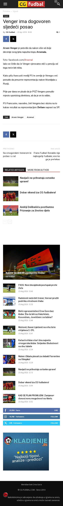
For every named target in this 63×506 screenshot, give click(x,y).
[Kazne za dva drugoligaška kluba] (31, 262)
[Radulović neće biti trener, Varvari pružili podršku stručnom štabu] (9, 301)
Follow (54, 416)
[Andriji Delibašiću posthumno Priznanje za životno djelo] (10, 210)
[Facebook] (6, 39)
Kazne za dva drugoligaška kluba (25, 272)
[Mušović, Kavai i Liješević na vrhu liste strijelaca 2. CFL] (9, 330)
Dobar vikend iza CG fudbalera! (38, 192)
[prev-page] (5, 222)
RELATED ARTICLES (14, 170)
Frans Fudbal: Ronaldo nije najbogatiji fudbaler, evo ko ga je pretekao (46, 156)
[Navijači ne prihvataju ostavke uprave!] (10, 181)
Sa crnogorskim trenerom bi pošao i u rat (17, 155)
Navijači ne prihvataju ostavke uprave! (37, 369)
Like (56, 410)
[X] (13, 39)
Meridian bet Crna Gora (31, 484)
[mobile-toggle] (5, 4)
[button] (58, 4)
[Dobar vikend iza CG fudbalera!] (10, 196)
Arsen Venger (18, 117)
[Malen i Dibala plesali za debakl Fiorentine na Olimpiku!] (9, 359)
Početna (6, 11)
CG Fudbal (10, 32)
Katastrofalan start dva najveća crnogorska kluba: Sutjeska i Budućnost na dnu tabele (38, 343)
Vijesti (6, 16)
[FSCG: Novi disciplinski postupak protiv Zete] (9, 288)
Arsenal (28, 59)
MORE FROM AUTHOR (38, 170)
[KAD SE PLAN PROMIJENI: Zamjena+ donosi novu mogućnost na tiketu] (9, 398)
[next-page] (10, 222)
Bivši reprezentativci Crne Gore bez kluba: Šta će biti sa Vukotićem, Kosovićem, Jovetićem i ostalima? (36, 314)
